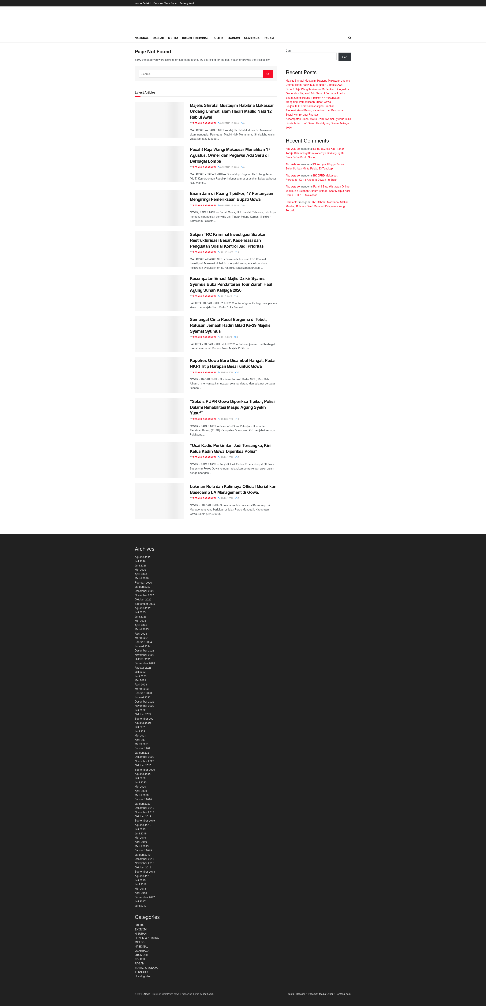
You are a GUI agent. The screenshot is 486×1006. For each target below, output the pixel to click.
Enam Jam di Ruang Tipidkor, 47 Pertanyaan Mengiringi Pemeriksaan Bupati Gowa (231, 196)
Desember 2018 (144, 859)
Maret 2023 (142, 689)
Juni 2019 (141, 833)
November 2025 (144, 595)
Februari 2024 (143, 642)
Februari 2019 (143, 850)
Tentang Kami (187, 3)
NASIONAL (141, 946)
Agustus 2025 (143, 608)
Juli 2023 (140, 672)
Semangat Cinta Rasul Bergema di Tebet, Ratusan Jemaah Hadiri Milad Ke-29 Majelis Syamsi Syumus (230, 325)
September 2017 (145, 897)
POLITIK (140, 959)
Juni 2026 (141, 565)
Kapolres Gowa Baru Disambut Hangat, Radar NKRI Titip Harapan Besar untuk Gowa (233, 363)
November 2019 (144, 812)
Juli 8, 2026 (225, 296)
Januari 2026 (143, 586)
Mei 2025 (140, 620)
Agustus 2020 (143, 774)
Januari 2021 (143, 752)
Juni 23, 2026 (226, 418)
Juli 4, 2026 (225, 336)
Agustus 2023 (143, 667)
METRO (139, 942)
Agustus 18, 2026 (229, 122)
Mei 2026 (140, 569)
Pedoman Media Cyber (165, 3)
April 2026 (141, 574)
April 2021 (141, 740)
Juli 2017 (140, 901)
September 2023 (145, 663)
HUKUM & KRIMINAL (147, 938)
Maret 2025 (142, 629)
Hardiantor (292, 202)
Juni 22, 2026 (226, 456)
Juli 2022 (140, 710)
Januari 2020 (143, 803)
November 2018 (144, 863)
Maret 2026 (142, 578)
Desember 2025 (144, 591)
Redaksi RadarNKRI (204, 123)
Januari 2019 (143, 854)
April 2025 (141, 625)
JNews (146, 993)
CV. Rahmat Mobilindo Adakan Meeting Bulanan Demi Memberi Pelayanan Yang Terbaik (317, 206)
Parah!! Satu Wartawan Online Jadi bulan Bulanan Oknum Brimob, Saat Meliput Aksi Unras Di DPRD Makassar (318, 190)
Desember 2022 (144, 701)
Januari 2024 (143, 646)
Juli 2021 (140, 727)
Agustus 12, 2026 (229, 205)
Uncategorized (143, 976)
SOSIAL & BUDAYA (146, 968)
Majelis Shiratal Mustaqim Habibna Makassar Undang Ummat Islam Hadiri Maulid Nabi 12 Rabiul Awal (232, 111)
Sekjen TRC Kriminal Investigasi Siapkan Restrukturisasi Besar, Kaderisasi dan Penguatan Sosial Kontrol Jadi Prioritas (228, 240)
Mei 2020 (140, 786)
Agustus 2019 (143, 825)
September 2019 (145, 820)
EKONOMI (141, 929)
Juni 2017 (141, 906)
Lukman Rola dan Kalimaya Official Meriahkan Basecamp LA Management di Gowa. (233, 489)
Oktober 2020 (143, 765)
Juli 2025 (140, 612)
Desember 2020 (144, 757)
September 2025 (145, 604)
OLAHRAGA (142, 950)
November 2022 (144, 705)
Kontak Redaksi (143, 3)
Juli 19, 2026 (226, 252)
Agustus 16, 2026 (229, 167)
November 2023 (144, 655)
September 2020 (145, 769)
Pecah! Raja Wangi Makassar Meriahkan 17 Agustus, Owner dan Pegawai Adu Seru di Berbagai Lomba (230, 155)
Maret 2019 (142, 846)
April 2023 (141, 684)
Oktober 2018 (143, 867)
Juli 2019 (140, 829)
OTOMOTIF (142, 955)
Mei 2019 (140, 837)
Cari (288, 50)
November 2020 (144, 761)
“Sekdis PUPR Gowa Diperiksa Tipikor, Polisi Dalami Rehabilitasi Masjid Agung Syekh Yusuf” (232, 407)
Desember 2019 (144, 808)
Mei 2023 (140, 680)
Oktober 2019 (143, 816)
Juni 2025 (141, 616)
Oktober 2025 (143, 599)
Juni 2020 (141, 782)
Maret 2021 (142, 744)
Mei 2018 (140, 888)
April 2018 (141, 893)
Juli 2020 (140, 778)
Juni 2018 (141, 884)
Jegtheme (208, 993)
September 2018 (145, 871)
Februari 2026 (143, 582)
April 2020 (141, 791)
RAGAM (139, 963)
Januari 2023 (143, 697)
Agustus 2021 (143, 723)
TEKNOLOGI (142, 972)
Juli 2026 (140, 561)
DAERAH (140, 925)
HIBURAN (141, 933)
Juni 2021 (141, 731)
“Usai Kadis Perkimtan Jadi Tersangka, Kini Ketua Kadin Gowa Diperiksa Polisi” (230, 448)
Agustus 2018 (143, 876)
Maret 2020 (142, 795)
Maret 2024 (142, 638)
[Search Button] (268, 74)
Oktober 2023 (143, 659)
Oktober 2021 (143, 714)
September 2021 (145, 718)
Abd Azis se (293, 148)
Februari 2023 (143, 693)
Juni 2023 (141, 676)
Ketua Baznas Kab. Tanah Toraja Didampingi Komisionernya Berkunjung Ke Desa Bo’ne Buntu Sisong (315, 153)
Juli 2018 (140, 880)
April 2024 (141, 633)
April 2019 (141, 842)
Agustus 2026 (143, 557)
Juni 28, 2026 (226, 372)
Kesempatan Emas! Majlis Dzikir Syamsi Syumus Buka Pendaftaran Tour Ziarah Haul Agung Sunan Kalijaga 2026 (231, 284)
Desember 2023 (144, 650)
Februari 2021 (143, 748)
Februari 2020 (143, 799)
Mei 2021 (140, 735)
